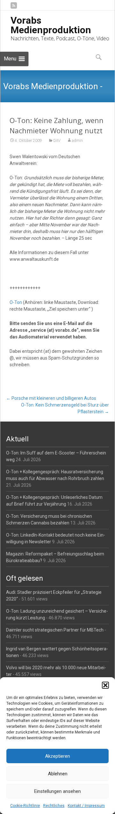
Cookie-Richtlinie (25, 805)
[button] (105, 685)
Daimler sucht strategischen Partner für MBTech (54, 629)
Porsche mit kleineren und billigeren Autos (51, 398)
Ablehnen (57, 774)
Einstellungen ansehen (57, 791)
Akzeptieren (57, 756)
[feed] (14, 8)
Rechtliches (54, 805)
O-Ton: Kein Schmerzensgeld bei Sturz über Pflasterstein (65, 408)
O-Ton (16, 302)
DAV (56, 140)
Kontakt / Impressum (86, 805)
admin (77, 140)
